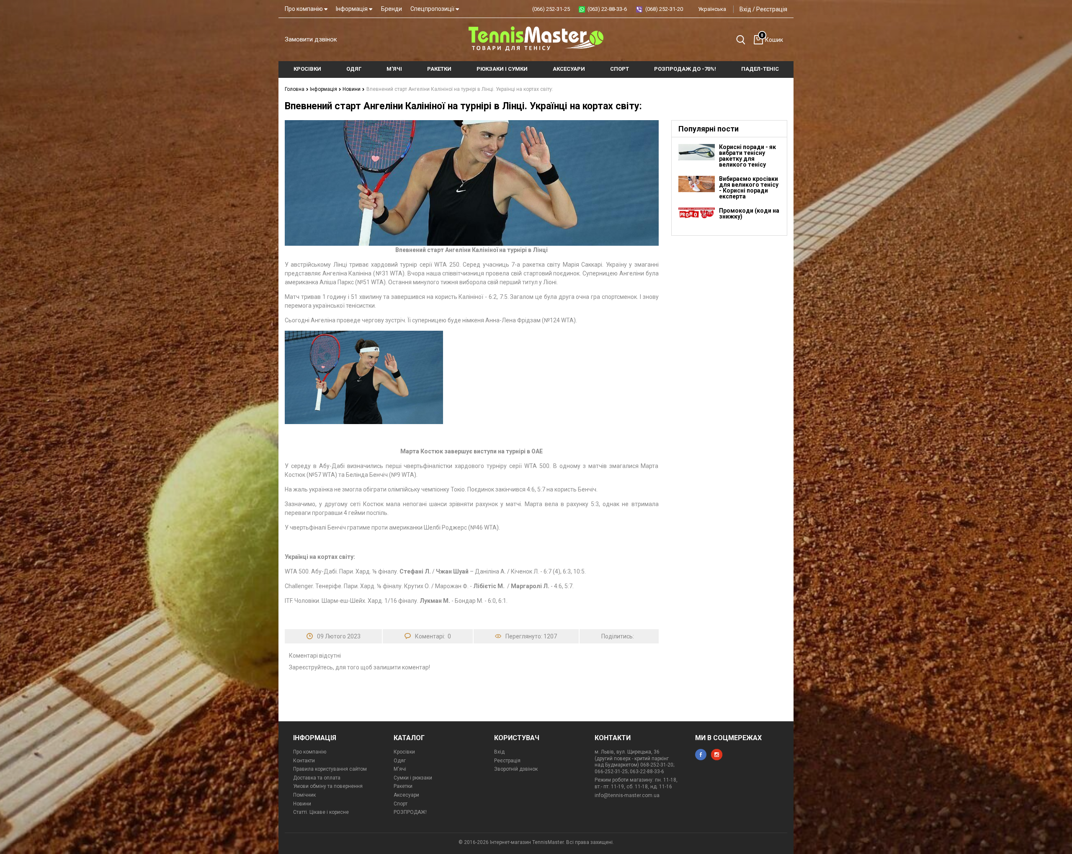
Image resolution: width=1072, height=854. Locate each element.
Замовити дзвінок (311, 39)
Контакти (304, 761)
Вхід (745, 9)
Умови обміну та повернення (328, 786)
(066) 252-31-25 (551, 9)
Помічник (304, 795)
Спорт (400, 804)
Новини (352, 89)
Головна (295, 89)
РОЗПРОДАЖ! (410, 812)
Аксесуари (406, 795)
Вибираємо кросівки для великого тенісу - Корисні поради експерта (748, 187)
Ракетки (403, 786)
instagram (716, 754)
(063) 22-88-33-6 (607, 9)
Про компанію (304, 8)
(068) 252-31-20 (664, 9)
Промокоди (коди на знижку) (749, 213)
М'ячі (400, 769)
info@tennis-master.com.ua (627, 795)
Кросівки (404, 752)
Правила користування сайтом (330, 769)
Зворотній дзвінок (516, 769)
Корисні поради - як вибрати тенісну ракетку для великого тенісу (747, 156)
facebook (700, 754)
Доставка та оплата (316, 778)
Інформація (352, 8)
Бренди (391, 8)
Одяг (400, 761)
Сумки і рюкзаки (413, 778)
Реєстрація (771, 9)
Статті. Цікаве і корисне (321, 812)
